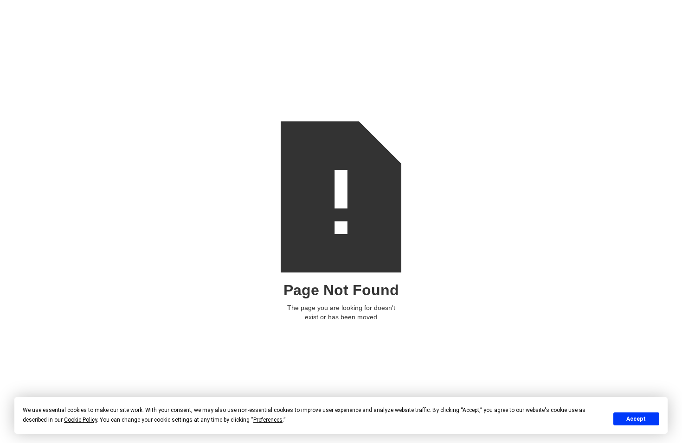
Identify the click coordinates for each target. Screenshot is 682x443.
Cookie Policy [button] (80, 420)
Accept (636, 419)
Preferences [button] (268, 420)
